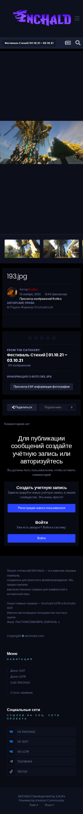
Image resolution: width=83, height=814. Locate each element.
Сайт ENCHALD (20, 682)
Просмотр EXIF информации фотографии (42, 386)
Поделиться (23, 407)
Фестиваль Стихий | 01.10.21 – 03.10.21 (37, 357)
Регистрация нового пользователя (41, 508)
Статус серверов (21, 693)
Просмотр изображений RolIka (41, 299)
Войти (41, 538)
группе (11, 617)
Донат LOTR (18, 677)
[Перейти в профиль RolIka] (12, 292)
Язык (48, 805)
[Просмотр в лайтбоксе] (41, 142)
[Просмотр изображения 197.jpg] (22, 249)
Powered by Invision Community (41, 800)
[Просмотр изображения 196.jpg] (61, 249)
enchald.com (34, 636)
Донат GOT (17, 671)
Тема (32, 805)
